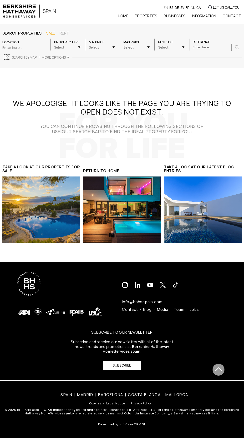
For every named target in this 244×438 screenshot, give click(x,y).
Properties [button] (146, 16)
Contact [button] (232, 16)
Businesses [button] (175, 16)
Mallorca (176, 394)
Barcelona (110, 394)
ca (198, 7)
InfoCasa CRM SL (132, 424)
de (177, 7)
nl (193, 7)
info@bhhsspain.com (142, 301)
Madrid (85, 394)
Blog (147, 309)
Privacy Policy (141, 403)
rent (64, 33)
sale (50, 33)
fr (187, 7)
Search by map (24, 57)
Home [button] (123, 16)
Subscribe (122, 365)
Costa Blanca (144, 394)
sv (182, 7)
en (166, 7)
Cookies (95, 403)
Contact (130, 309)
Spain (66, 394)
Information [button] (204, 16)
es (171, 7)
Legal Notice (115, 403)
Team (179, 309)
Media (162, 309)
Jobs (194, 309)
